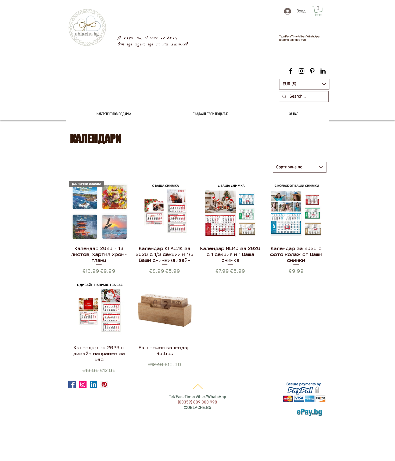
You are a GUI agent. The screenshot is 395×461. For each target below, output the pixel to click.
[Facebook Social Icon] (72, 384)
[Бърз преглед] (165, 211)
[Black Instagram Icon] (301, 71)
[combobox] (299, 167)
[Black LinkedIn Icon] (323, 71)
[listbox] (304, 84)
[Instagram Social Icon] (83, 384)
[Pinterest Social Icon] (104, 384)
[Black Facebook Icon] (291, 71)
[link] (318, 11)
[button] (304, 84)
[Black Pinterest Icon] (312, 71)
